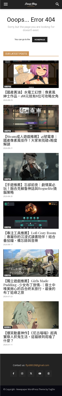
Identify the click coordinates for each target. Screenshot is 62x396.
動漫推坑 (7, 327)
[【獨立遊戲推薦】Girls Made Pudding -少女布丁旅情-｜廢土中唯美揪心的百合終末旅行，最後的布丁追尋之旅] (31, 263)
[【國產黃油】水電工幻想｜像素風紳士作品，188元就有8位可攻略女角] (31, 74)
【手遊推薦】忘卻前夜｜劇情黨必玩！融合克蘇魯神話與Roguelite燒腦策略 (30, 188)
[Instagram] (22, 373)
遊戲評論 (7, 86)
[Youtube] (40, 373)
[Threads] (48, 373)
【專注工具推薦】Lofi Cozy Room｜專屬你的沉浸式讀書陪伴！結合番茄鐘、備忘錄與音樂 (29, 236)
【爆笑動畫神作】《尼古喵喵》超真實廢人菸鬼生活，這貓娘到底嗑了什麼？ (30, 336)
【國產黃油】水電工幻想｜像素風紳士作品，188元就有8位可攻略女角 (31, 94)
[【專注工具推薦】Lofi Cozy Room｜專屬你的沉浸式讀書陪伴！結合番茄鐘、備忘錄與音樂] (31, 215)
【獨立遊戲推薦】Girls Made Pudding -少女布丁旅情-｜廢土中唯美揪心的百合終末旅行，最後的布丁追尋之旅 (29, 286)
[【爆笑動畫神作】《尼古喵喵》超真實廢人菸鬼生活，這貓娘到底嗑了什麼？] (31, 315)
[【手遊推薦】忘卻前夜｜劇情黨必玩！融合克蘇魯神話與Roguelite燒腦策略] (31, 167)
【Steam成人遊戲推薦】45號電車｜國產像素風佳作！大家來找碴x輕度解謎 (30, 140)
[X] (31, 373)
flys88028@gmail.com (37, 365)
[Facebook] (13, 373)
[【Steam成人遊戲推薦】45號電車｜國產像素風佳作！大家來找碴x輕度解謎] (31, 119)
